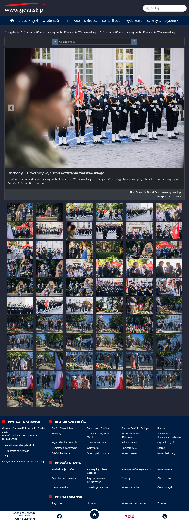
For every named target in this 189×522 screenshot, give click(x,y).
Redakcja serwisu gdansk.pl (19, 445)
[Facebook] (59, 516)
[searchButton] (134, 42)
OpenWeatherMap (35, 461)
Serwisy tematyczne (161, 20)
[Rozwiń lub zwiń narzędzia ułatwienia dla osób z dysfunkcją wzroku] (164, 516)
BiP (7, 456)
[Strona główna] (12, 20)
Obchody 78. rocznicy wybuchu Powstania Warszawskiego (60, 32)
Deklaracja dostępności (17, 451)
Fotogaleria (11, 32)
